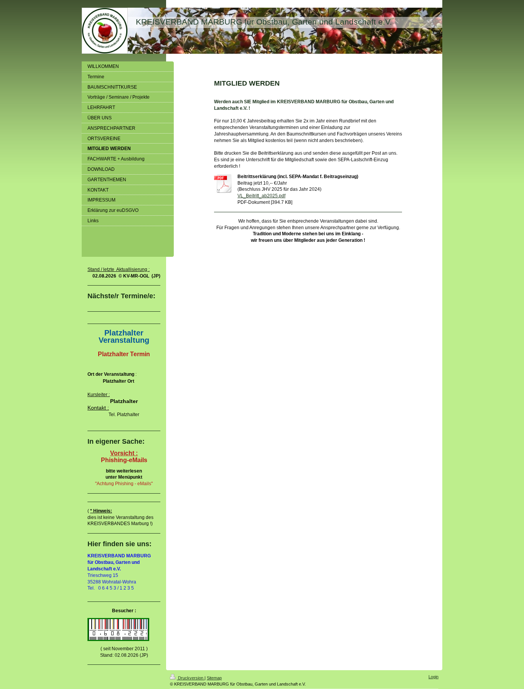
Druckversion (190, 678)
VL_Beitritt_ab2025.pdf (261, 195)
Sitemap (214, 678)
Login (433, 676)
